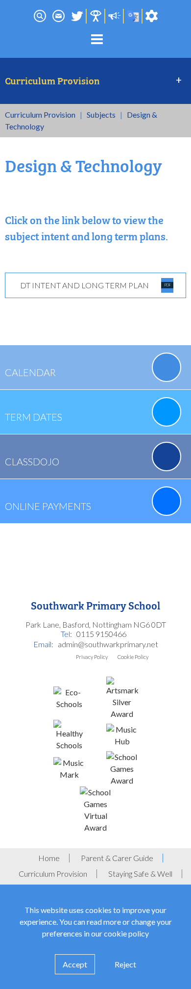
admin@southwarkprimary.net (108, 644)
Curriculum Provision (40, 114)
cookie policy (126, 933)
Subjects (101, 114)
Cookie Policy (133, 657)
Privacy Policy (92, 657)
